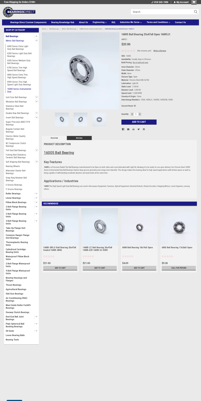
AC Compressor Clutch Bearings (16, 144)
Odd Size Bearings (14, 293)
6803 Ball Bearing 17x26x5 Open (177, 247)
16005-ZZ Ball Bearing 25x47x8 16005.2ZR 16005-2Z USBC (97, 248)
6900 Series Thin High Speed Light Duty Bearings (19, 83)
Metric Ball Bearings (15, 40)
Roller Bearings (13, 193)
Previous (44, 71)
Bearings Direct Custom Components (28, 22)
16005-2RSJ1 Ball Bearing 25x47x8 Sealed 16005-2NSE (59, 248)
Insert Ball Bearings (15, 117)
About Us (83, 22)
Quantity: (125, 114)
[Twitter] (139, 129)
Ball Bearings (12, 36)
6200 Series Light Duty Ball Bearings (19, 54)
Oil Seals (10, 330)
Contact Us (180, 22)
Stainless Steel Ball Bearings (14, 107)
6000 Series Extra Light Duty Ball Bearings (17, 47)
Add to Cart (60, 268)
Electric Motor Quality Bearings (15, 137)
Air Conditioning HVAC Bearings (16, 299)
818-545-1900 (161, 2)
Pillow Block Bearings (16, 202)
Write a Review (159, 51)
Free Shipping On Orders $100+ (19, 2)
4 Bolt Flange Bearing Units (16, 222)
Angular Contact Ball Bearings (15, 130)
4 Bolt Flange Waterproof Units (18, 272)
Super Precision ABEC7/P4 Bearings (18, 123)
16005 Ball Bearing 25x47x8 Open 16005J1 (119, 29)
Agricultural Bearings (16, 289)
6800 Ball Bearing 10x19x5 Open (137, 247)
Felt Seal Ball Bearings (16, 150)
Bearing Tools (12, 339)
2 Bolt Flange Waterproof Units (18, 265)
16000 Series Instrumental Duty (19, 90)
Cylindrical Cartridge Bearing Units (16, 250)
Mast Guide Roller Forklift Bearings (18, 306)
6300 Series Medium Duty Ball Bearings (18, 62)
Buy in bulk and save (140, 62)
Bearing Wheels (13, 166)
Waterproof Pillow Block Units (17, 258)
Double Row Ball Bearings (17, 113)
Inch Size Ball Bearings (16, 97)
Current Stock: (128, 106)
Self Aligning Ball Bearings (18, 161)
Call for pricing (178, 268)
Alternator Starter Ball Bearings (15, 172)
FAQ (113, 22)
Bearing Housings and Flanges (16, 279)
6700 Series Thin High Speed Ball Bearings (17, 69)
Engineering (99, 22)
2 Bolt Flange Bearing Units (16, 208)
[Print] (133, 129)
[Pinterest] (144, 129)
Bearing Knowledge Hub (62, 22)
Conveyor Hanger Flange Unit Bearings (17, 236)
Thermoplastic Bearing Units (17, 243)
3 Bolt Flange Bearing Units (16, 215)
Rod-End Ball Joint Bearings (15, 318)
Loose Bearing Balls (15, 335)
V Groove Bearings (14, 189)
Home (44, 29)
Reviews (79, 138)
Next (116, 71)
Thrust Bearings (13, 285)
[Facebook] (123, 129)
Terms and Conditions (157, 22)
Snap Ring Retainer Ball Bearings (16, 179)
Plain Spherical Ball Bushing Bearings (15, 325)
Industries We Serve (130, 22)
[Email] (128, 129)
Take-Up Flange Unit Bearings (15, 229)
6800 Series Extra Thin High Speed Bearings (17, 76)
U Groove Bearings (14, 184)
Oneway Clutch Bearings (17, 312)
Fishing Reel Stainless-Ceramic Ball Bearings (16, 156)
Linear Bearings (13, 198)
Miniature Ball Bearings (16, 101)
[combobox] (165, 12)
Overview (54, 138)
